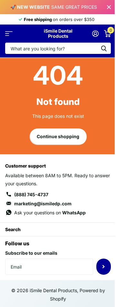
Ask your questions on (50, 212)
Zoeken (104, 48)
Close (109, 7)
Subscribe (103, 267)
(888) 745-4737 (31, 194)
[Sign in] (95, 33)
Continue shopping (58, 136)
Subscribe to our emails (31, 253)
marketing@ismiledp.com (43, 203)
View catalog (9, 33)
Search (13, 229)
